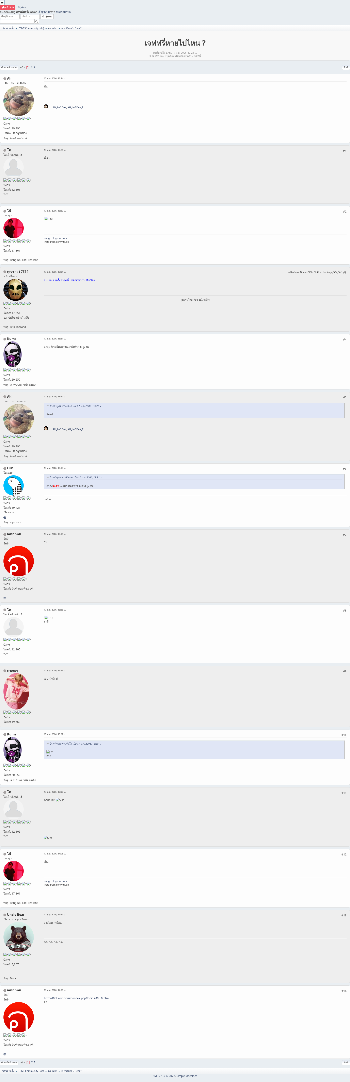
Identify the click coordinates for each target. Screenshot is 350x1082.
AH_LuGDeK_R (75, 107)
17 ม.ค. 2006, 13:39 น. (55, 791)
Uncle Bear (16, 914)
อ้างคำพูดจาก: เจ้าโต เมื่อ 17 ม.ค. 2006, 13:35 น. (75, 743)
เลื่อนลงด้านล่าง (9, 67)
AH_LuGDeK (59, 107)
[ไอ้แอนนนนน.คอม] (4, 598)
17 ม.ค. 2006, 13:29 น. (55, 149)
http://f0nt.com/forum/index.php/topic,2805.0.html (76, 998)
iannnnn (14, 534)
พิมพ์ (346, 67)
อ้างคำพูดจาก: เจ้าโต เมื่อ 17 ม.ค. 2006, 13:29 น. (75, 406)
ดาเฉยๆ (12, 670)
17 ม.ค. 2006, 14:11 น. (55, 914)
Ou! (10, 468)
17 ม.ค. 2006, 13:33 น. (55, 467)
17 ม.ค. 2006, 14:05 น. (55, 853)
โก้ (9, 211)
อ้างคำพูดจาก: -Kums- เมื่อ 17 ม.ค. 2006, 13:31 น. (75, 477)
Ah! (10, 78)
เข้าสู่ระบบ (44, 12)
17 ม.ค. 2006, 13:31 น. (55, 271)
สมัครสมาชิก (63, 12)
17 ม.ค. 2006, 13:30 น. (55, 210)
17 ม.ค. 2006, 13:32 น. (55, 396)
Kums (11, 338)
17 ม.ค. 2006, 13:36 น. (55, 670)
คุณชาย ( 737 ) (17, 271)
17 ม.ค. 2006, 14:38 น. (55, 990)
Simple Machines (187, 1076)
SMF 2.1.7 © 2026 (164, 1076)
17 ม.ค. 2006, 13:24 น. (55, 78)
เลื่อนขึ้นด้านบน (9, 1062)
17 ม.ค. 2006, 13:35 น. (55, 533)
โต (9, 150)
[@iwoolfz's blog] (4, 517)
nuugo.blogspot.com (55, 238)
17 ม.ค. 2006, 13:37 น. (55, 734)
